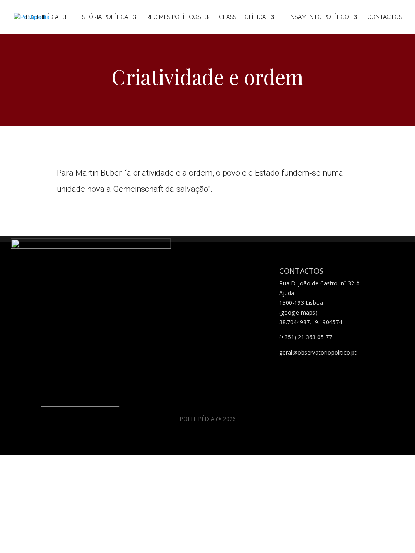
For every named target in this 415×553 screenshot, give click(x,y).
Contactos (384, 17)
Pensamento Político (316, 17)
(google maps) (298, 312)
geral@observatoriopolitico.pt (318, 352)
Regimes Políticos (173, 17)
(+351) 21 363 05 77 (305, 337)
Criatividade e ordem (207, 76)
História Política (102, 17)
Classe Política (242, 17)
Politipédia (42, 17)
